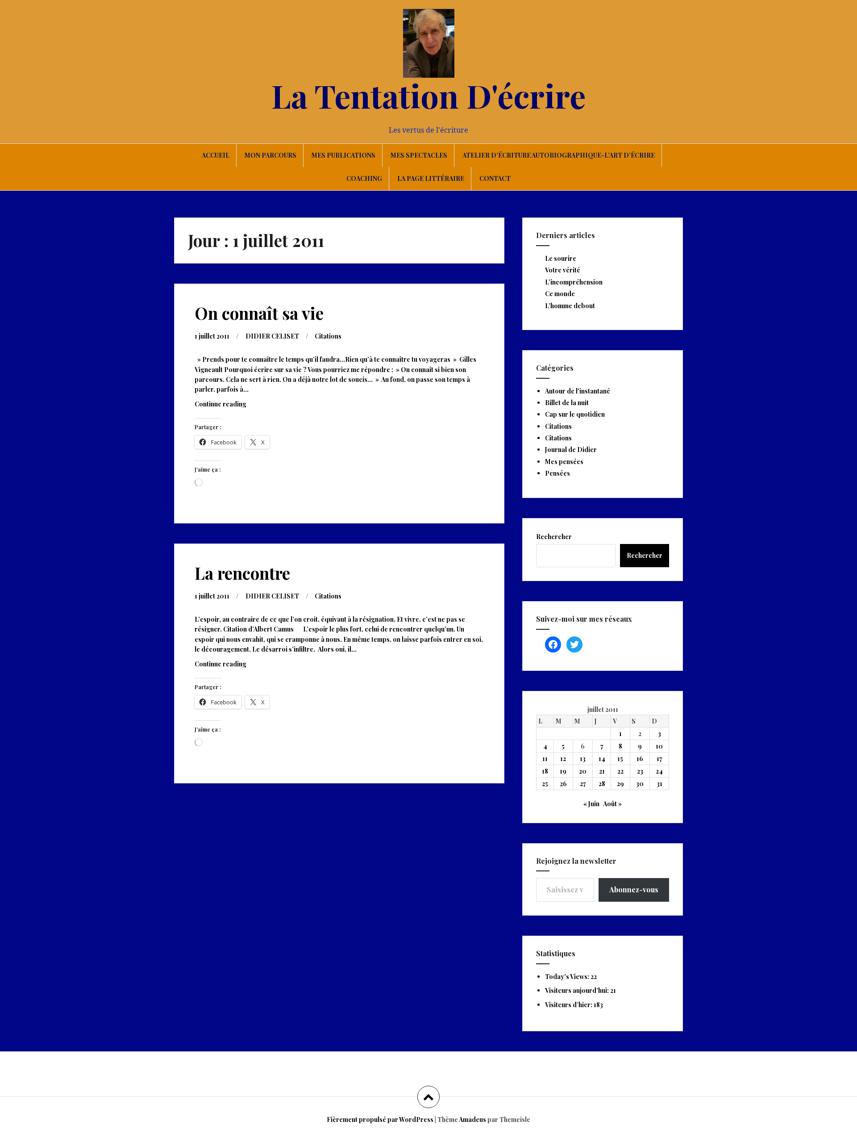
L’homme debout (570, 305)
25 (545, 783)
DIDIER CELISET (272, 336)
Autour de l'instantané (577, 391)
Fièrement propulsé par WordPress (380, 1119)
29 (620, 783)
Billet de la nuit (567, 402)
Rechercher (554, 536)
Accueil (215, 155)
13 (583, 758)
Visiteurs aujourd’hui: (577, 990)
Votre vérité (562, 270)
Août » (612, 803)
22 (620, 771)
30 (640, 783)
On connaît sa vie (259, 313)
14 (602, 758)
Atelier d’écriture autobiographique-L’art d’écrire (558, 155)
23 (640, 771)
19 (563, 771)
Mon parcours (270, 155)
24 (659, 771)
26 (563, 783)
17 (659, 758)
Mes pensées (564, 461)
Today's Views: (568, 976)
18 (545, 771)
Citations (328, 336)
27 (583, 783)
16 (640, 758)
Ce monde (560, 293)
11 (545, 758)
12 (563, 758)
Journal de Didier (571, 449)
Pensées (557, 473)
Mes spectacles (419, 155)
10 (659, 746)
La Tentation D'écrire (428, 95)
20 (583, 771)
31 (659, 783)
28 (602, 783)
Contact (495, 178)
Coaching (364, 178)
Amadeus (472, 1119)
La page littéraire (430, 178)
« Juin (591, 803)
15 (620, 758)
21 (602, 771)
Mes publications (343, 155)
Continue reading (231, 406)
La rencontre (242, 573)
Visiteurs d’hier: (569, 1004)
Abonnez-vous (633, 889)
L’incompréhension (574, 282)
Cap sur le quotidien (575, 414)
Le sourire (560, 258)
